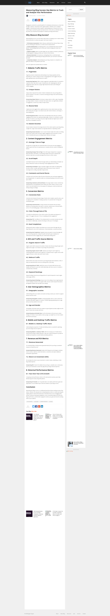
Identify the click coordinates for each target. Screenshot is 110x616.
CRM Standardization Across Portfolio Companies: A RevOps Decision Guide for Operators (38, 514)
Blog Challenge (71, 23)
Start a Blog (44, 2)
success (50, 401)
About (38, 2)
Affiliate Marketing (71, 21)
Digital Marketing (71, 33)
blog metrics (29, 401)
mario (34, 15)
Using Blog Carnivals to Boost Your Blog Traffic (79, 152)
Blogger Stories (71, 26)
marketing (70, 40)
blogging (36, 401)
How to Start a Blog (78, 248)
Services (63, 2)
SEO (69, 42)
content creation (43, 401)
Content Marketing (71, 31)
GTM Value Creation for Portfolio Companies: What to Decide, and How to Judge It (58, 513)
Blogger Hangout (30, 613)
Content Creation (41, 15)
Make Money (70, 38)
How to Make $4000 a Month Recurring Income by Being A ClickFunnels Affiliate (78, 347)
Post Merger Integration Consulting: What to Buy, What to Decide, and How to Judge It (38, 417)
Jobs (58, 2)
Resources (52, 2)
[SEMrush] (68, 15)
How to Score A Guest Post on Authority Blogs (79, 56)
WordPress (70, 47)
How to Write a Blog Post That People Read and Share (78, 443)
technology (70, 45)
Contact (69, 2)
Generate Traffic (71, 35)
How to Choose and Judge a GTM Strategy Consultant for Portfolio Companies (58, 416)
